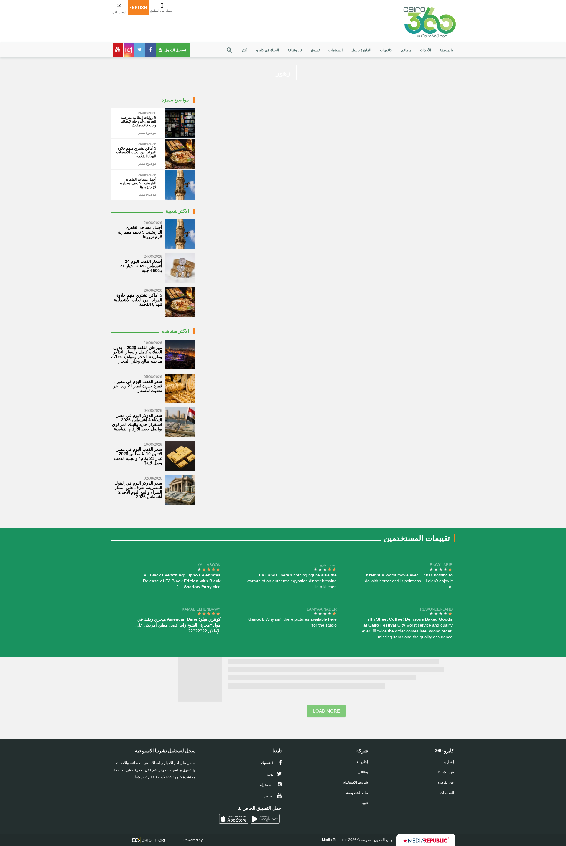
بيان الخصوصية (357, 793)
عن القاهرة (446, 782)
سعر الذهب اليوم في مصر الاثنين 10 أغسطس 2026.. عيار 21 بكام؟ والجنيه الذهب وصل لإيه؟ (138, 456)
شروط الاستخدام (355, 782)
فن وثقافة (295, 50)
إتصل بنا (448, 762)
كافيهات (386, 50)
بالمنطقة (446, 50)
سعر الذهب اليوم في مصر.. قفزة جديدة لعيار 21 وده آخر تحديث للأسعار (137, 386)
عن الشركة (445, 772)
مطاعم (406, 50)
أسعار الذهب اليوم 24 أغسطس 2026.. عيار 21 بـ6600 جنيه (141, 266)
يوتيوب (269, 796)
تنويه (364, 803)
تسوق (315, 50)
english (138, 7)
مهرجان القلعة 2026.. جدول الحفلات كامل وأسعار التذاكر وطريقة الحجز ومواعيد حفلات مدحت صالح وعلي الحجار (136, 354)
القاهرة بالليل (361, 50)
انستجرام (267, 785)
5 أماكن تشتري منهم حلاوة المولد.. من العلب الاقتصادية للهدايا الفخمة (138, 300)
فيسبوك (267, 763)
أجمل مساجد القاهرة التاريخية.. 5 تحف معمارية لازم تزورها (140, 232)
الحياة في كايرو (267, 50)
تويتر (270, 774)
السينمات (335, 50)
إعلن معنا (361, 762)
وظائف (363, 772)
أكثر (244, 50)
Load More (326, 710)
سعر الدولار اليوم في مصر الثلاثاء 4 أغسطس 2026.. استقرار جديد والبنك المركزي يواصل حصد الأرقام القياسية (137, 422)
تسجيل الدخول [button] (175, 50)
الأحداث (425, 50)
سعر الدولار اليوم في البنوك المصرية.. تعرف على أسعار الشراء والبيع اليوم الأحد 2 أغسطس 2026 (138, 490)
